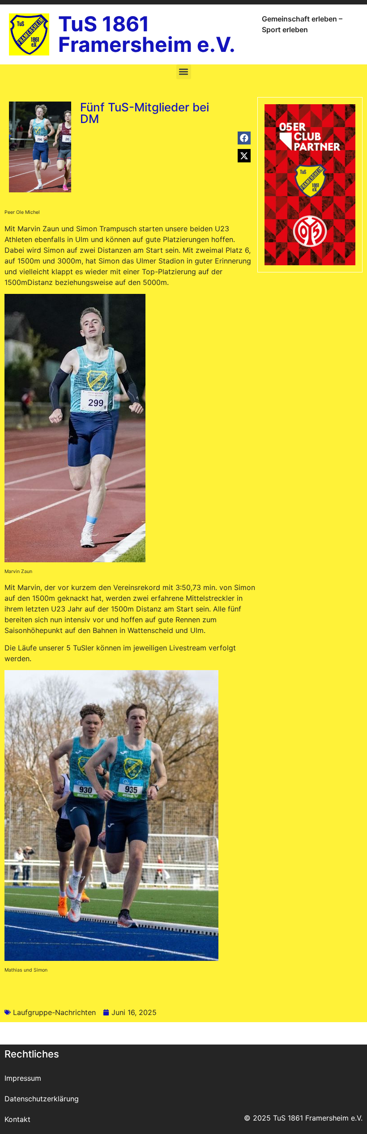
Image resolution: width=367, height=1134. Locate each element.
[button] (183, 71)
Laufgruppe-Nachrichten (54, 1012)
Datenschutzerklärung (41, 1098)
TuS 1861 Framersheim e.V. (146, 34)
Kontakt (17, 1119)
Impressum (22, 1078)
